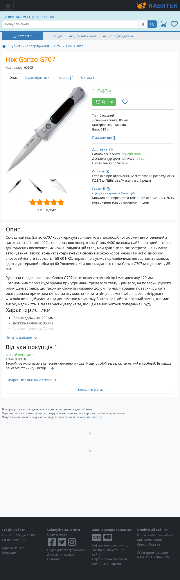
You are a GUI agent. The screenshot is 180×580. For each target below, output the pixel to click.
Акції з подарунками (118, 36)
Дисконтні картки (60, 554)
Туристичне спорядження (30, 46)
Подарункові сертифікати (66, 550)
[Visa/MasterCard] (112, 537)
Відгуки (87, 77)
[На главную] (4, 46)
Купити (107, 101)
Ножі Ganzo (74, 46)
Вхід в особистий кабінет (156, 535)
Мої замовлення (149, 540)
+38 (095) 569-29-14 (16, 17)
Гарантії (99, 188)
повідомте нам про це (87, 417)
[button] (163, 24)
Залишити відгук (90, 389)
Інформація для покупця (110, 545)
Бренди (56, 36)
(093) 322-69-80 (43, 17)
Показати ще (102, 137)
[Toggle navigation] (8, 6)
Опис (13, 77)
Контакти (9, 552)
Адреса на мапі (13, 548)
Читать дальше (19, 337)
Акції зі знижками (82, 36)
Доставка (100, 149)
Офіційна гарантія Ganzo (111, 193)
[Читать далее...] (52, 368)
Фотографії (65, 77)
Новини (53, 559)
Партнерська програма (110, 559)
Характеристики (37, 77)
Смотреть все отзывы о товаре (29, 380)
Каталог (23, 36)
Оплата (98, 171)
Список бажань (148, 544)
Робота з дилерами (106, 564)
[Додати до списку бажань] (124, 102)
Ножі (57, 46)
